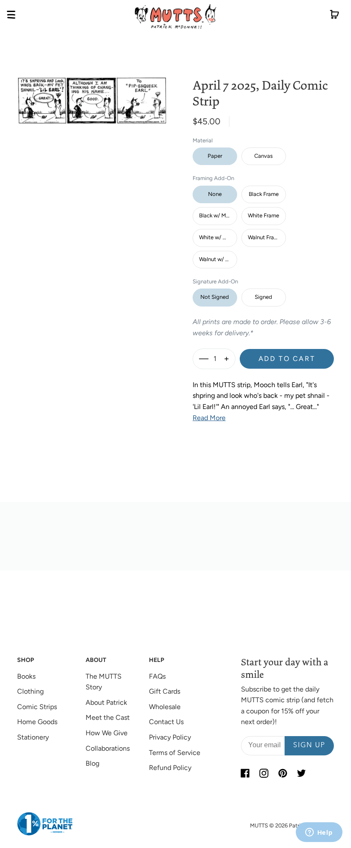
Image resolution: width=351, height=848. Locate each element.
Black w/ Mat (215, 215)
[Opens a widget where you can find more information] (318, 833)
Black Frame (264, 194)
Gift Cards (164, 691)
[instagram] (264, 773)
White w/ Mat (215, 237)
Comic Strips (37, 707)
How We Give (107, 733)
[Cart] (334, 16)
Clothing (30, 691)
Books (26, 676)
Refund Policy (170, 768)
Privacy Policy (170, 737)
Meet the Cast (108, 717)
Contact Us (166, 722)
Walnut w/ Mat (217, 259)
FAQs (157, 676)
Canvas (263, 156)
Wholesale (165, 707)
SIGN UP (309, 745)
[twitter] (301, 773)
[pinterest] (283, 773)
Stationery (33, 737)
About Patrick (106, 702)
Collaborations (108, 748)
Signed (263, 297)
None (215, 194)
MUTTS (259, 825)
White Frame (263, 215)
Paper (215, 156)
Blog (92, 763)
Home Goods (37, 722)
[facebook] (245, 773)
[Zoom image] (92, 94)
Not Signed (214, 297)
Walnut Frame (265, 237)
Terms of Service (174, 753)
